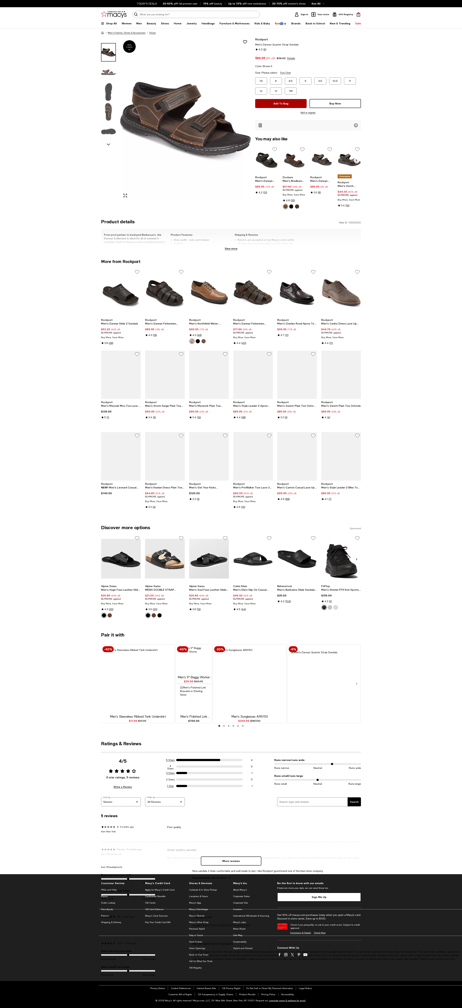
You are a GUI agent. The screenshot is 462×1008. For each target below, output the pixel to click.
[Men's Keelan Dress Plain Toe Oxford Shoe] (165, 456)
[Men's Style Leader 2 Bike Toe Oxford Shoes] (341, 456)
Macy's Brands (196, 916)
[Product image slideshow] (185, 119)
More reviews (231, 860)
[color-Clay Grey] (330, 607)
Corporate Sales (241, 896)
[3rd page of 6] (229, 726)
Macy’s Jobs (239, 922)
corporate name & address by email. (287, 1000)
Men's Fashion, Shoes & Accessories (126, 33)
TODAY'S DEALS (147, 3)
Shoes (152, 33)
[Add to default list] (275, 149)
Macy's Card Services (156, 916)
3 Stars (170, 773)
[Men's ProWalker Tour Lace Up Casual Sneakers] (253, 456)
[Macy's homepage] (102, 32)
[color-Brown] (110, 615)
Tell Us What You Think (200, 961)
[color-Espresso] (203, 341)
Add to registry (307, 112)
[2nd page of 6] (224, 726)
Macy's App (195, 903)
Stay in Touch (196, 935)
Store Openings (197, 948)
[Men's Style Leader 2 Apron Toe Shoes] (253, 375)
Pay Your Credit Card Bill (158, 922)
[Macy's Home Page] (114, 14)
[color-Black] (291, 206)
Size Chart (285, 72)
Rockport (261, 39)
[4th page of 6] (233, 726)
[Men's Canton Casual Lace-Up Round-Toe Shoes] (297, 456)
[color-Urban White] (336, 607)
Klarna (104, 896)
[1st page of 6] (219, 726)
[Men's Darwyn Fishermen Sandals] (165, 292)
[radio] (285, 206)
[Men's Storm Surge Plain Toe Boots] (165, 375)
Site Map (237, 935)
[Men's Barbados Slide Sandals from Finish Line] (297, 559)
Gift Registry (195, 968)
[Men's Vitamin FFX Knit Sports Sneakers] (341, 559)
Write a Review (123, 786)
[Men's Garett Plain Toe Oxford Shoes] (297, 375)
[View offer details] (308, 125)
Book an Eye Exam (199, 955)
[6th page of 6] (243, 726)
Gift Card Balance (154, 909)
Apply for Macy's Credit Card (160, 890)
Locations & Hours (198, 896)
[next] (356, 684)
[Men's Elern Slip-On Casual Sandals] (253, 559)
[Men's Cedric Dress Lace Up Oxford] (341, 292)
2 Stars (170, 779)
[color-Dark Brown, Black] (297, 206)
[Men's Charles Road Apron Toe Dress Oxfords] (297, 292)
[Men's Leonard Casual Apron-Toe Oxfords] (121, 456)
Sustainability (240, 942)
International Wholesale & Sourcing (251, 916)
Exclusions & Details (300, 933)
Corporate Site (240, 903)
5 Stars (170, 760)
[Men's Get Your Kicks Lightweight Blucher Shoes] (209, 456)
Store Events (195, 942)
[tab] (108, 52)
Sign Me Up (319, 897)
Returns (105, 916)
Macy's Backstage (198, 909)
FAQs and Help (109, 890)
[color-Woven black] (159, 615)
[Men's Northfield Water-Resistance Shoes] (209, 292)
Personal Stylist (197, 929)
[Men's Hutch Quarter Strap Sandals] (349, 160)
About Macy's (240, 890)
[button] (176, 119)
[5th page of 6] (238, 726)
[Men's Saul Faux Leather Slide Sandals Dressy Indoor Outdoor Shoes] (209, 559)
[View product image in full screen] (125, 195)
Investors (237, 909)
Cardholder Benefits (155, 896)
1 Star (170, 786)
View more (231, 248)
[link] (266, 184)
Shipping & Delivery (111, 922)
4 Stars (170, 766)
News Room (239, 929)
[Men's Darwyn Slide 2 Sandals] (121, 292)
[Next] (356, 160)
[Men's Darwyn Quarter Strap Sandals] (266, 160)
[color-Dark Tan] (285, 206)
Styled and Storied (242, 948)
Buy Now (335, 103)
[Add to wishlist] (245, 41)
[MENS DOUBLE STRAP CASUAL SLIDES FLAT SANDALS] (165, 559)
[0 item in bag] (358, 14)
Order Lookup (108, 903)
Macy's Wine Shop (198, 922)
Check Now (320, 933)
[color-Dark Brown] (192, 341)
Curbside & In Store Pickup (203, 890)
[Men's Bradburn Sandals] (294, 160)
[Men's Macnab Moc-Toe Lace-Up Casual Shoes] (121, 375)
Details (291, 58)
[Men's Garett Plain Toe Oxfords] (341, 375)
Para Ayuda (107, 909)
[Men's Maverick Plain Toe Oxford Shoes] (209, 375)
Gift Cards (150, 903)
